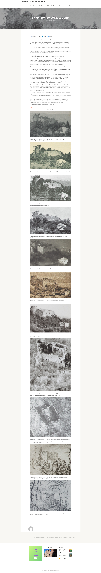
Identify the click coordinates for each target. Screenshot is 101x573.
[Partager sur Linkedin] (44, 36)
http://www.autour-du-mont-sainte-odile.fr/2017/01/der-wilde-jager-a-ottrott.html (46, 107)
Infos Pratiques (59, 5)
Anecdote (34, 518)
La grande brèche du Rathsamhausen (41, 537)
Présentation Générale (36, 5)
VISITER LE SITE (49, 5)
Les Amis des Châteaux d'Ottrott (33, 2)
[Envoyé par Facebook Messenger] (49, 36)
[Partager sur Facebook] (32, 36)
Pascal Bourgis (39, 527)
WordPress (58, 570)
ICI (35, 558)
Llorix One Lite (44, 570)
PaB (47, 20)
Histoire (68, 5)
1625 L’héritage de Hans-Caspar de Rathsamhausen (63, 537)
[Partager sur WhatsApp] (39, 36)
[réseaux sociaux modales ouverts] (53, 36)
